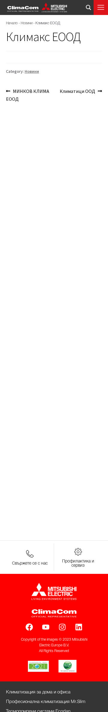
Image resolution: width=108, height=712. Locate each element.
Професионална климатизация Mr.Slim (46, 702)
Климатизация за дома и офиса (38, 692)
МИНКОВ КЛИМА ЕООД (27, 95)
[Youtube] (46, 627)
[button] (101, 7)
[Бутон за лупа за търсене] (88, 7)
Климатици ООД (77, 91)
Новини (26, 23)
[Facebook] (29, 627)
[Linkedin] (78, 627)
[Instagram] (62, 627)
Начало (12, 23)
